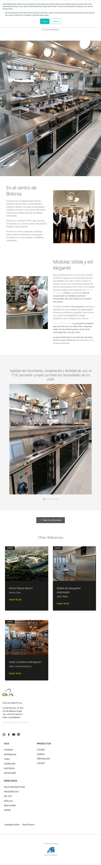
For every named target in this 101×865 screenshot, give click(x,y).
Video (7, 759)
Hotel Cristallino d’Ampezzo (25, 662)
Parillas (8, 801)
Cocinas (41, 750)
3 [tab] (49, 499)
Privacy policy (8, 722)
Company (8, 750)
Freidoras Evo (11, 792)
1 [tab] (44, 499)
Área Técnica (28, 824)
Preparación (43, 759)
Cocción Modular (51, 29)
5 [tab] (54, 499)
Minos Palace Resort (21, 588)
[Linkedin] (18, 734)
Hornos (41, 754)
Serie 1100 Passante (62, 323)
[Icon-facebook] (8, 734)
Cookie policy (22, 722)
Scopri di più (15, 599)
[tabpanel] (50, 439)
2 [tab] (46, 499)
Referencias (10, 754)
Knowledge (10, 773)
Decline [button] (56, 21)
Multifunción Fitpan (14, 787)
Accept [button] (44, 21)
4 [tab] (51, 499)
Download (9, 764)
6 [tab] (57, 499)
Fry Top (8, 796)
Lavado (41, 763)
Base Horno (10, 805)
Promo (7, 810)
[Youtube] (13, 734)
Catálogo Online (11, 824)
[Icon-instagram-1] (4, 734)
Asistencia (9, 768)
